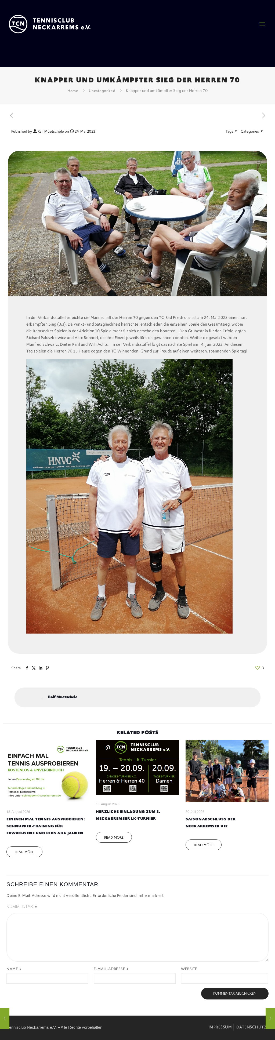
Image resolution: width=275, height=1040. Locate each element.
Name (13, 969)
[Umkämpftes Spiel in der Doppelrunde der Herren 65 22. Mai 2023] (4, 1018)
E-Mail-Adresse (111, 969)
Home (72, 90)
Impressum (220, 1027)
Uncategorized (102, 90)
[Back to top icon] (240, 1029)
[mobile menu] (262, 24)
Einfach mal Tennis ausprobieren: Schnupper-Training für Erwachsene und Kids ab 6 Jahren (45, 826)
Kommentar (21, 907)
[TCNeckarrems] (49, 24)
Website (189, 969)
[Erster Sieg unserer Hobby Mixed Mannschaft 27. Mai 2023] (270, 1018)
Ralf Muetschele (51, 131)
